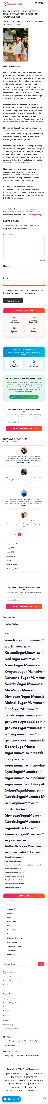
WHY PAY (11, 954)
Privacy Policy (35, 214)
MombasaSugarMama (24, 815)
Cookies (10, 913)
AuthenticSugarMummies (25, 846)
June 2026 (11, 552)
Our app (10, 925)
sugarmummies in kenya (24, 852)
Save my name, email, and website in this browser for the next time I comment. (23, 291)
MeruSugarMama (20, 690)
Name (6, 266)
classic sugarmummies (24, 715)
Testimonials (11, 950)
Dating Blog (9, 1055)
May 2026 (11, 556)
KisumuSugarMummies (24, 652)
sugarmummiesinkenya (13, 887)
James (25, 484)
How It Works (7, 985)
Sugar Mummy (9, 1041)
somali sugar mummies (24, 639)
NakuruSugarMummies (24, 790)
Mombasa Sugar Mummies (25, 696)
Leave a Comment (14, 24)
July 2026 (11, 548)
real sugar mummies (22, 658)
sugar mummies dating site (25, 784)
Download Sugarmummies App (25, 397)
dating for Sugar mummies (14, 876)
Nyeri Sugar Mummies (24, 665)
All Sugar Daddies (9, 999)
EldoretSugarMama (21, 746)
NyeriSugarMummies (23, 771)
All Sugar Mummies (10, 977)
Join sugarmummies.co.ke (24, 428)
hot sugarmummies (21, 733)
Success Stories (9, 989)
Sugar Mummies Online (34, 865)
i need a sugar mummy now (14, 872)
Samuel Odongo (25, 462)
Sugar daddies (12, 942)
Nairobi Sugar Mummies (25, 683)
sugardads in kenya (21, 827)
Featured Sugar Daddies (11, 1003)
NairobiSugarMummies (24, 821)
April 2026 (11, 560)
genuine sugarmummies (25, 727)
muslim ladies (17, 809)
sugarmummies (17, 840)
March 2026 (12, 564)
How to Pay (11, 921)
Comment (8, 234)
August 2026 (12, 544)
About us (10, 901)
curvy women (17, 759)
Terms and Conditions (15, 946)
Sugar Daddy (22, 1041)
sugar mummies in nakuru (25, 777)
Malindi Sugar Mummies (25, 702)
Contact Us (11, 909)
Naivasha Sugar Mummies (25, 677)
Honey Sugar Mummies (13, 880)
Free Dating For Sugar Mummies (16, 883)
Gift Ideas (19, 1055)
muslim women (18, 646)
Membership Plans (32, 1055)
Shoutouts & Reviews (15, 938)
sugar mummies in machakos (25, 765)
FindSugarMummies (22, 708)
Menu (41, 3)
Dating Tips (7, 1011)
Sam (24, 505)
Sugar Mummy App (14, 857)
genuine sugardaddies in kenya (25, 721)
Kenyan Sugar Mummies (25, 671)
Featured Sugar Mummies (12, 981)
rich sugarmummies (21, 802)
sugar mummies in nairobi (25, 752)
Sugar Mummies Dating (14, 861)
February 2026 (13, 569)
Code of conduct (13, 905)
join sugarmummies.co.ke (24, 606)
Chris (25, 527)
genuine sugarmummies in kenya (25, 740)
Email (6, 278)
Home (9, 917)
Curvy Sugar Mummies (13, 865)
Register (10, 934)
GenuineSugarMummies (24, 834)
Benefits (6, 1007)
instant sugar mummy (13, 868)
